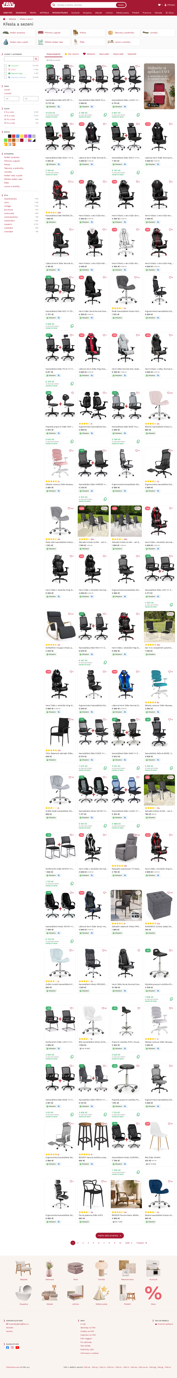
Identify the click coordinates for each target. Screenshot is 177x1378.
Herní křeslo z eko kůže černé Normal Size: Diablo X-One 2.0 (140, 215)
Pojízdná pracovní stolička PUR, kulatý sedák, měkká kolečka (140, 1100)
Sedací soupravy (11, 157)
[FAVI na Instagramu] (12, 1347)
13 (73, 230)
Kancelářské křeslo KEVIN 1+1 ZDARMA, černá (67, 926)
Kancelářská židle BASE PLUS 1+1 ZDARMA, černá (101, 100)
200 (171, 393)
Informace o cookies (89, 1353)
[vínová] (21, 140)
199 (138, 835)
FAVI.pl (95, 1367)
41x (125, 308)
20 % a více (9, 119)
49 (106, 1008)
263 (71, 508)
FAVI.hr (119, 1367)
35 (172, 777)
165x (158, 645)
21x (92, 981)
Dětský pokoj (101, 1304)
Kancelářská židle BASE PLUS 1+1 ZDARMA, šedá (134, 427)
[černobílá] (34, 140)
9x (91, 424)
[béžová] (17, 140)
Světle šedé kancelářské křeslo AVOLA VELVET (67, 811)
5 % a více (9, 112)
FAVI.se (134, 1367)
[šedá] (34, 136)
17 (73, 951)
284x (92, 539)
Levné (7, 90)
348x (125, 539)
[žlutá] (21, 136)
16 (172, 672)
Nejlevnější (118, 54)
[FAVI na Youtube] (17, 1347)
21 (73, 451)
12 (73, 277)
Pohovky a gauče (12, 161)
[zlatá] (5, 144)
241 (72, 614)
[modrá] (17, 136)
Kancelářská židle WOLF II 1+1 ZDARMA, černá (133, 158)
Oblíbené (91, 54)
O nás (83, 1324)
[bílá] (5, 136)
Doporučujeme (53, 54)
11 (106, 230)
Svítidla (101, 1279)
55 (106, 508)
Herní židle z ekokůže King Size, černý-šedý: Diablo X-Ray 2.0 (74, 590)
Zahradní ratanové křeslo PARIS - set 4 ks (131, 926)
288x (59, 212)
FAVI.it (126, 1367)
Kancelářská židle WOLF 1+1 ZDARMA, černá (66, 158)
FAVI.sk (87, 1367)
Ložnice (75, 1304)
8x (58, 808)
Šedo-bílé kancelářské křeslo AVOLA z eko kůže (68, 542)
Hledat (121, 5)
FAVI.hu (111, 1367)
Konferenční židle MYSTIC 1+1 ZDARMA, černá (66, 869)
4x (124, 923)
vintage (7, 206)
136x (125, 866)
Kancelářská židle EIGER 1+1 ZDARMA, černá (99, 753)
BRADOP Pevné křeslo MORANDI (127, 1215)
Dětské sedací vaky (13, 179)
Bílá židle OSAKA (152, 1157)
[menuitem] (8, 13)
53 (172, 1124)
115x (158, 808)
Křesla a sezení (26, 19)
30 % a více (9, 123)
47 (139, 508)
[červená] (13, 136)
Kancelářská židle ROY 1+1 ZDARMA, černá (65, 311)
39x (59, 539)
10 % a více (9, 116)
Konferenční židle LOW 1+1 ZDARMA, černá (65, 1042)
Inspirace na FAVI (88, 1335)
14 (139, 66)
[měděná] (13, 144)
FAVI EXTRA (85, 1346)
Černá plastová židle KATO (91, 1215)
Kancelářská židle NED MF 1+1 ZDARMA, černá (67, 100)
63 (172, 1181)
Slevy (153, 1304)
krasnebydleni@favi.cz (19, 1324)
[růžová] (25, 136)
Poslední (140, 1243)
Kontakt (9, 1328)
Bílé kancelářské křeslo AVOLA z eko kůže (98, 1042)
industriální (9, 220)
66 (73, 720)
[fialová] (29, 136)
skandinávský (10, 199)
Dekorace (49, 1279)
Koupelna (24, 1304)
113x (125, 1212)
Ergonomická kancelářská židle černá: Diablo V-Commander (106, 705)
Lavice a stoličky (12, 186)
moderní (8, 224)
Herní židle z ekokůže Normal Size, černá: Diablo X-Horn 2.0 (106, 590)
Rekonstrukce (127, 1279)
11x (58, 481)
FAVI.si (168, 1367)
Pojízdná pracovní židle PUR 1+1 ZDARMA (64, 427)
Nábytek (12, 19)
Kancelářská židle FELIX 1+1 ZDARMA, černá (66, 369)
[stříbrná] (9, 144)
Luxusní (7, 93)
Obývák (50, 1304)
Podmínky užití (87, 1349)
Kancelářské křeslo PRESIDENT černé (96, 984)
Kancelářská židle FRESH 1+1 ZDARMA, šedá (99, 1100)
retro (6, 202)
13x (158, 481)
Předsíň (127, 1304)
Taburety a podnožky (14, 168)
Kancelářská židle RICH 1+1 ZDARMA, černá (98, 648)
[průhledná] (25, 140)
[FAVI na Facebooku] (7, 1347)
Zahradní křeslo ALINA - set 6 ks (127, 542)
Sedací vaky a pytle (13, 175)
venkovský (9, 213)
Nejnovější (104, 54)
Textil (75, 1279)
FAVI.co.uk (143, 1367)
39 (73, 777)
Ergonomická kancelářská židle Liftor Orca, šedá (68, 1157)
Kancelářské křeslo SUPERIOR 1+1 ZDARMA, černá (135, 1157)
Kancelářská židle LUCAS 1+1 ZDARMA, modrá (133, 811)
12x (158, 1212)
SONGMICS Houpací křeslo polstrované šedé (66, 648)
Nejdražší (132, 54)
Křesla (7, 164)
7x (158, 1039)
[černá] (9, 136)
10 (139, 451)
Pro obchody (86, 1342)
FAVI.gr (160, 1367)
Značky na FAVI (87, 1331)
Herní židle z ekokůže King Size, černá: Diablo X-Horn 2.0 (72, 705)
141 (138, 1181)
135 (171, 614)
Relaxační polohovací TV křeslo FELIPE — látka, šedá (136, 869)
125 (105, 1181)
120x (59, 750)
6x (58, 981)
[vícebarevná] (29, 140)
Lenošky (8, 172)
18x (158, 702)
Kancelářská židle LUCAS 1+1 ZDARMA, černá (132, 100)
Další (127, 1243)
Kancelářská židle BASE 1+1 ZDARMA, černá (65, 1100)
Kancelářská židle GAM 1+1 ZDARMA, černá (131, 753)
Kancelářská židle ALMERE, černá (160, 753)
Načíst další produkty (108, 1235)
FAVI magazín (86, 1339)
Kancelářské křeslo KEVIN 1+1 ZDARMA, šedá (99, 811)
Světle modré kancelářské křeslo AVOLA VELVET (68, 984)
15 (106, 66)
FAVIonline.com (13, 1367)
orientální (8, 231)
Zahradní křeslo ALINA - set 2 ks (160, 811)
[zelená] (5, 140)
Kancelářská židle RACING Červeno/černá (64, 215)
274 (171, 893)
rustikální (8, 228)
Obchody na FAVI (87, 1328)
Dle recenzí (73, 54)
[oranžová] (9, 140)
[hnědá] (13, 140)
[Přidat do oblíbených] (72, 393)
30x (158, 424)
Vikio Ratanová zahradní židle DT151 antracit (66, 753)
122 (72, 182)
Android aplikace (165, 1324)
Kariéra (9, 1331)
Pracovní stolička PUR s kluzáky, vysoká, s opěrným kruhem (139, 1042)
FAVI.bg (152, 1367)
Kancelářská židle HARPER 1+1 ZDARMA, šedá (99, 484)
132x (158, 923)
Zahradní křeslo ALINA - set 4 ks (94, 542)
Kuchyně (153, 1279)
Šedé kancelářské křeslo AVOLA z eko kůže (132, 311)
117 (106, 1124)
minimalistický (11, 217)
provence (8, 210)
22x (92, 1212)
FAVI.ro (103, 1367)
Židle (6, 183)
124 (138, 277)
